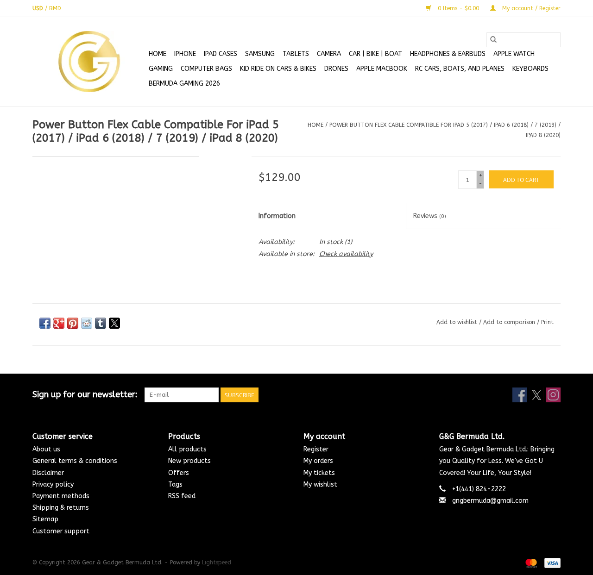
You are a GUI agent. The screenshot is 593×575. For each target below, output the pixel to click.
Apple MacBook (381, 69)
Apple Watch (514, 54)
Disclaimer (48, 473)
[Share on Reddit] (86, 323)
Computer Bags (206, 69)
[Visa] (551, 562)
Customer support (60, 531)
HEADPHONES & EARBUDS (448, 54)
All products (187, 449)
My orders (318, 461)
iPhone (185, 54)
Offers (178, 473)
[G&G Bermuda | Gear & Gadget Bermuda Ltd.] (89, 61)
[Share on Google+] (58, 323)
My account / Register (530, 8)
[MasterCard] (530, 562)
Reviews (429, 216)
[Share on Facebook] (44, 323)
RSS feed (182, 496)
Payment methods (60, 496)
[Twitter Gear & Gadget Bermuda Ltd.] (536, 395)
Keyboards (530, 69)
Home (157, 54)
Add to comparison (510, 322)
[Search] (493, 39)
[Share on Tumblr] (100, 323)
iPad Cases (220, 54)
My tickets (319, 473)
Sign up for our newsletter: (85, 395)
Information (277, 216)
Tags (175, 484)
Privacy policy (53, 484)
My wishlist (320, 484)
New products (189, 461)
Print (547, 322)
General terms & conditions (74, 461)
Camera (329, 54)
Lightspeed (216, 562)
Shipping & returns (60, 508)
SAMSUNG (260, 54)
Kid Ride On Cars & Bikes (278, 69)
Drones (336, 69)
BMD (55, 8)
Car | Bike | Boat (375, 54)
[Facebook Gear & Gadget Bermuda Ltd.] (519, 395)
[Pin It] (72, 323)
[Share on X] (114, 323)
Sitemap (45, 519)
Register (315, 449)
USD (38, 8)
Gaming (161, 69)
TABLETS (296, 54)
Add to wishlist (457, 322)
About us (46, 449)
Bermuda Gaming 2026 (184, 84)
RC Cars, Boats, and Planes (460, 69)
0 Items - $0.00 (458, 8)
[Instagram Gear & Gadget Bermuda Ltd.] (553, 395)
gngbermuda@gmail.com (490, 501)
